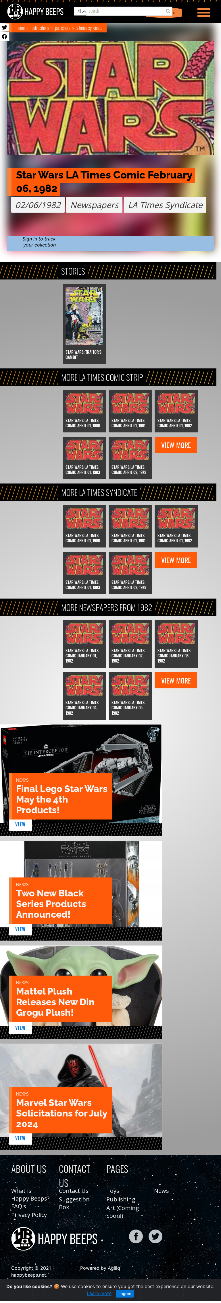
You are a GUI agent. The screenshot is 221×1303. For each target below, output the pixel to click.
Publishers (62, 27)
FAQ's (18, 1206)
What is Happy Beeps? (30, 1194)
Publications (40, 27)
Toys (112, 1191)
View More (176, 445)
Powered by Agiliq (100, 1268)
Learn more (99, 1293)
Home (21, 27)
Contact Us (74, 1191)
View (20, 824)
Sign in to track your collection (39, 242)
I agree (124, 1293)
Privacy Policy (29, 1215)
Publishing (120, 1199)
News (161, 1191)
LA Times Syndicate (89, 27)
